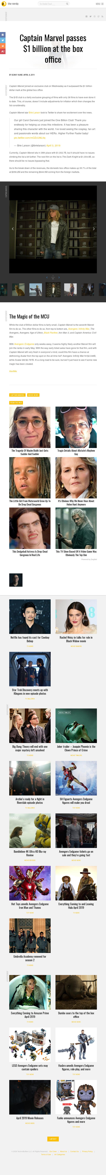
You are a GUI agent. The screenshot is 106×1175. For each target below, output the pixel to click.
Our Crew (53, 1151)
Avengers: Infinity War (78, 328)
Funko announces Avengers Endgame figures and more (76, 1120)
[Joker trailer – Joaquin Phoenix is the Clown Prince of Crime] (76, 725)
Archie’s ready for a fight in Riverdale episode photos (30, 801)
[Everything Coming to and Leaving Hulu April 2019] (76, 883)
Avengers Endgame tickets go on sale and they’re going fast (76, 853)
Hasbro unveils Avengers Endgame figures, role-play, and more (76, 1067)
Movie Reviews (29, 860)
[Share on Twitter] (3, 40)
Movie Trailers (76, 755)
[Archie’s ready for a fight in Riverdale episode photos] (30, 778)
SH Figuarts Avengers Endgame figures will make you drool (76, 801)
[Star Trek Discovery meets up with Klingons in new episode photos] (30, 669)
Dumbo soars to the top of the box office (76, 1015)
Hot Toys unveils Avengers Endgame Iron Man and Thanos (30, 906)
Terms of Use (46, 1154)
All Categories (59, 1154)
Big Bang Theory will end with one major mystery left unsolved (29, 748)
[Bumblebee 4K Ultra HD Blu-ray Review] (30, 830)
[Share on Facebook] (3, 35)
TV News (30, 646)
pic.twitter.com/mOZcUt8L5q (29, 137)
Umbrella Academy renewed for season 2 (30, 958)
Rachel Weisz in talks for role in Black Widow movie (76, 639)
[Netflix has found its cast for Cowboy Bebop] (30, 616)
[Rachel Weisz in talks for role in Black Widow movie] (76, 616)
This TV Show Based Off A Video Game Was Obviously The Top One (76, 553)
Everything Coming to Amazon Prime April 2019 (30, 1015)
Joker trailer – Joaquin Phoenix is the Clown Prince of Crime (76, 748)
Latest (53, 1139)
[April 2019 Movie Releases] (30, 1097)
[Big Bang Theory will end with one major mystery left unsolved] (30, 725)
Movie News (76, 860)
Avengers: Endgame (24, 344)
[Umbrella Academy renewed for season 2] (30, 935)
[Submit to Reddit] (3, 46)
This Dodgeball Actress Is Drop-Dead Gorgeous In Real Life (29, 553)
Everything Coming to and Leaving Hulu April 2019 (76, 906)
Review (15, 818)
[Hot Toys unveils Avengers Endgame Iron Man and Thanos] (30, 883)
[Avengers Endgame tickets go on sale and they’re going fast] (76, 830)
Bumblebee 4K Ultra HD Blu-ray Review (30, 853)
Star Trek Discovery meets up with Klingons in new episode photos (30, 691)
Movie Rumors (76, 646)
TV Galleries (30, 699)
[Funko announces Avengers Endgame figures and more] (76, 1097)
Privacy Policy (87, 1151)
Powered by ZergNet (89, 559)
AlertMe (13, 371)
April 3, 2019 (53, 145)
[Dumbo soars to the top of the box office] (76, 992)
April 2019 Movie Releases (29, 1118)
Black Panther (51, 332)
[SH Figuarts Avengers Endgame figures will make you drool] (76, 778)
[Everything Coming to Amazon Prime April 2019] (30, 992)
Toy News (76, 808)
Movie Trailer (64, 713)
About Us (63, 1151)
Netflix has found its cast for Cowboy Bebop (30, 639)
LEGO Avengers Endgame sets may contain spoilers (30, 1067)
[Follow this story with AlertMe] (3, 51)
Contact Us (74, 1151)
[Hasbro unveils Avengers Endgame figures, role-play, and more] (76, 1045)
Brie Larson (34, 112)
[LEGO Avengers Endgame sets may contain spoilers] (30, 1045)
